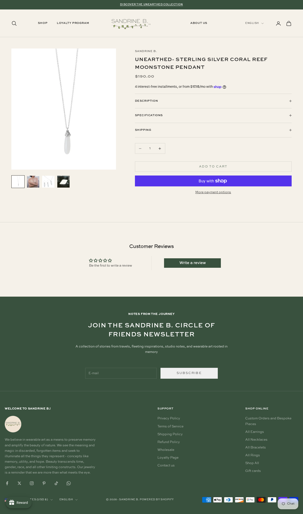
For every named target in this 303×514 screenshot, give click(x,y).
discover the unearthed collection (151, 4)
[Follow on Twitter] (19, 483)
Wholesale (165, 450)
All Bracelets (255, 447)
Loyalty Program (73, 23)
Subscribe (189, 373)
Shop (42, 23)
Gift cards (253, 471)
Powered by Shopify (157, 499)
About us (198, 23)
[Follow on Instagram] (31, 483)
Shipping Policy (170, 434)
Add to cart (213, 166)
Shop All (252, 463)
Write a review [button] (192, 263)
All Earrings (254, 432)
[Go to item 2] (33, 181)
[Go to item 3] (48, 181)
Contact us (166, 465)
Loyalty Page (167, 457)
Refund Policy (168, 442)
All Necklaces (256, 439)
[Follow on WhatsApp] (68, 483)
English (252, 23)
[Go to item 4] (63, 181)
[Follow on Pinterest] (44, 483)
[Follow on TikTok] (56, 483)
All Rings (252, 455)
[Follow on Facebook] (7, 483)
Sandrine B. (146, 51)
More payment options (213, 192)
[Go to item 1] (18, 181)
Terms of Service (170, 426)
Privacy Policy (168, 418)
